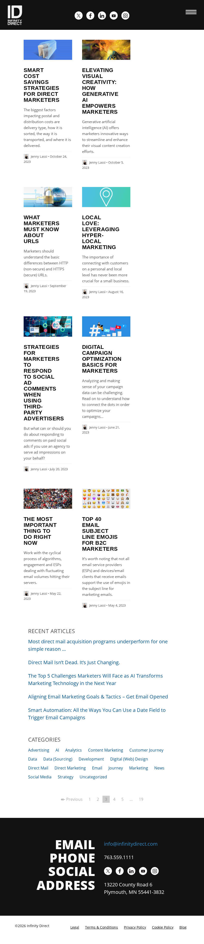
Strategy (65, 777)
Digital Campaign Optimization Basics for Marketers (102, 359)
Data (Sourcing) (57, 759)
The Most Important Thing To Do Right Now (40, 531)
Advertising (38, 750)
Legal (74, 927)
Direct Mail (38, 768)
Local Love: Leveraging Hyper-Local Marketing (100, 232)
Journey (115, 768)
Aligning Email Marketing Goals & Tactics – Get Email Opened (98, 696)
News (159, 768)
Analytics (73, 750)
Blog (183, 927)
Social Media (39, 777)
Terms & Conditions (101, 927)
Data (32, 759)
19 (141, 799)
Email (97, 768)
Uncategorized (93, 777)
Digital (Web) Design (129, 759)
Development (91, 759)
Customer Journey (146, 750)
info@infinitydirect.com (131, 843)
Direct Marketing (70, 768)
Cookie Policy (162, 927)
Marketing (138, 768)
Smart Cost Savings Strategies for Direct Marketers (41, 85)
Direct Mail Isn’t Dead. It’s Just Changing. (74, 662)
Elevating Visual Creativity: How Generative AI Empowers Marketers (100, 91)
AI (57, 750)
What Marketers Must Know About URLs (41, 229)
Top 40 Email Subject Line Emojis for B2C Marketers (100, 534)
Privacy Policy (135, 927)
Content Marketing (105, 750)
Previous (72, 799)
